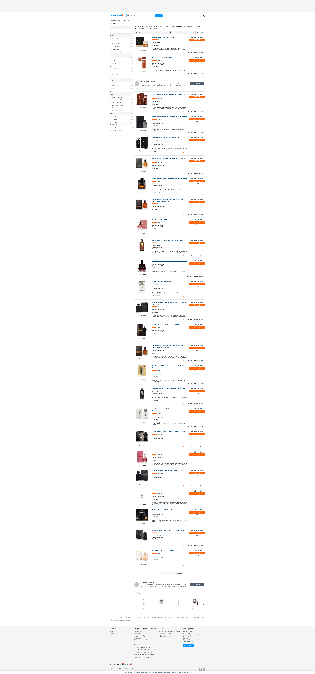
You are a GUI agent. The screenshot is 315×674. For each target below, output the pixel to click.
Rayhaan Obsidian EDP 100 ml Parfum (163, 510)
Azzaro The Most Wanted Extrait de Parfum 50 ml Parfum (169, 178)
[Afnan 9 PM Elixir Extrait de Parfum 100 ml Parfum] (143, 245)
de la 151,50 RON (197, 510)
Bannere (185, 638)
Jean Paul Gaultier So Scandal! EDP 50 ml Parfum (167, 452)
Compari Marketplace (189, 636)
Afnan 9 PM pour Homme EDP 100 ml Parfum (166, 137)
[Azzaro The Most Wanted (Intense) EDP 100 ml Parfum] (143, 437)
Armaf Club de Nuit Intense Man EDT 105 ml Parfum (168, 470)
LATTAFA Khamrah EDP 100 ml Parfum (163, 37)
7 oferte (197, 99)
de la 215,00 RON (197, 117)
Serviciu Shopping (188, 641)
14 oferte (197, 224)
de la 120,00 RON (197, 470)
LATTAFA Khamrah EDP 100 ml (142, 647)
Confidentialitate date (115, 668)
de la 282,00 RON (197, 409)
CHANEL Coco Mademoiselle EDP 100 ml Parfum (166, 551)
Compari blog (113, 635)
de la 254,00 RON (197, 179)
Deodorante (144, 609)
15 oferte (197, 142)
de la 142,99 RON (197, 281)
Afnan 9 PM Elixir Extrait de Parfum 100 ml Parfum (167, 240)
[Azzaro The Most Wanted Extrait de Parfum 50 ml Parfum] (143, 184)
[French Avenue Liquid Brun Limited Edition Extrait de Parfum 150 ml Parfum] (143, 99)
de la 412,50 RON (197, 199)
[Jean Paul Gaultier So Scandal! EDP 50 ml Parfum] (143, 457)
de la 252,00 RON (197, 345)
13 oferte (197, 204)
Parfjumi (134, 664)
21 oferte (197, 163)
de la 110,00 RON (197, 37)
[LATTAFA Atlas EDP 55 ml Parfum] (143, 287)
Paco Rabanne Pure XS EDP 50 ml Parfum (164, 220)
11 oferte (197, 307)
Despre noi (113, 631)
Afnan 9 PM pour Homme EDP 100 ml (144, 657)
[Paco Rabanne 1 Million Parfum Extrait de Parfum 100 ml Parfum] (143, 371)
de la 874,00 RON (197, 551)
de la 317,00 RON (197, 158)
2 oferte (197, 456)
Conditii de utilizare (128, 668)
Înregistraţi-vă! (188, 645)
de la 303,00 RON (197, 431)
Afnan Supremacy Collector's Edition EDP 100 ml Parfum (169, 117)
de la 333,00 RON (197, 452)
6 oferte (197, 183)
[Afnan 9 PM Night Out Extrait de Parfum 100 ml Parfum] (143, 393)
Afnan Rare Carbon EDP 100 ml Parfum (164, 491)
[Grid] (173, 32)
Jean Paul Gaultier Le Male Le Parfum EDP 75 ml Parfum (169, 325)
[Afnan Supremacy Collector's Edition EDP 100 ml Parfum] (143, 122)
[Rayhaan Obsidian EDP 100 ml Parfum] (143, 515)
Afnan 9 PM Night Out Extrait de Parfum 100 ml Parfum (169, 388)
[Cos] (200, 15)
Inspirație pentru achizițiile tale (167, 635)
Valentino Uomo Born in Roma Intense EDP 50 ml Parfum (169, 261)
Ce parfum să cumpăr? (148, 81)
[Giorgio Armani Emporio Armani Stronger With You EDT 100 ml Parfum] (143, 163)
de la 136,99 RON (197, 491)
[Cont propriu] (204, 15)
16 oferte (197, 475)
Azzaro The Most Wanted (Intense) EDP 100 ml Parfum (168, 431)
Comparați (197, 39)
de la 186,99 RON (197, 94)
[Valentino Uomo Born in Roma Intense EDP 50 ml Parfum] (143, 266)
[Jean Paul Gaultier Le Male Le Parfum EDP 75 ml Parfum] (143, 330)
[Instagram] (204, 669)
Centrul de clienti (188, 631)
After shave (161, 609)
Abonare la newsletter (165, 633)
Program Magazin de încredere (191, 635)
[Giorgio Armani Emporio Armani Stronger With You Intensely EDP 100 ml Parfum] (143, 204)
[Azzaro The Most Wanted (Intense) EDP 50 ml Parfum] (143, 535)
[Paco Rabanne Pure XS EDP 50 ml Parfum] (143, 225)
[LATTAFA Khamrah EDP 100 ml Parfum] (143, 42)
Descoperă (197, 84)
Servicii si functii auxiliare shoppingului (169, 631)
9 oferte (197, 245)
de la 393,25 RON (197, 261)
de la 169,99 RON (197, 240)
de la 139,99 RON (197, 58)
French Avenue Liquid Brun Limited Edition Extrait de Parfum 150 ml (144, 651)
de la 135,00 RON (197, 137)
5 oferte (197, 121)
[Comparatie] (196, 15)
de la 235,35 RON (197, 530)
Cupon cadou (137, 638)
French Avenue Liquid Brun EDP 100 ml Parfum (166, 58)
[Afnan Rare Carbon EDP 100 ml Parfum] (143, 496)
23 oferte (197, 42)
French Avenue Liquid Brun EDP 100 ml (145, 649)
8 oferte (197, 286)
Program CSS (186, 640)
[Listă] (170, 32)
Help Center (186, 633)
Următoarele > (179, 573)
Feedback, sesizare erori (165, 636)
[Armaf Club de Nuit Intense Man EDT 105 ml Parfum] (143, 476)
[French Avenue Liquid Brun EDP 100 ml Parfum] (143, 63)
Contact (112, 633)
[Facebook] (200, 669)
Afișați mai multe (153, 28)
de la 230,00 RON (197, 302)
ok (131, 31)
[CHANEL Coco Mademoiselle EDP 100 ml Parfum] (143, 556)
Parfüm (126, 664)
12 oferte (197, 62)
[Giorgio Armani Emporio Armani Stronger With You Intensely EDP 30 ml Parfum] (143, 350)
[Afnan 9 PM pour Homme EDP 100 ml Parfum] (143, 142)
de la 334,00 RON (197, 325)
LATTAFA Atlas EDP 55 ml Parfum (162, 281)
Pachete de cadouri (195, 609)
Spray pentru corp (178, 609)
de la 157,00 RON (197, 220)
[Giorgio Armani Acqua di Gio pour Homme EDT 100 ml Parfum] (143, 414)
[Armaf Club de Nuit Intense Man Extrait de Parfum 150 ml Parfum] (143, 307)
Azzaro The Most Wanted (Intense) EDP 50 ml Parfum (168, 530)
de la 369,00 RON (197, 366)
